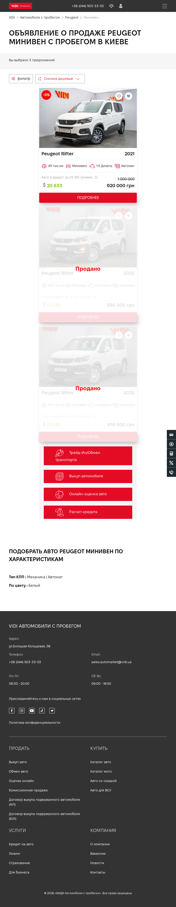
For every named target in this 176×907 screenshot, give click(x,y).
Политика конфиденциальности (34, 722)
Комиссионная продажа (28, 790)
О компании (100, 844)
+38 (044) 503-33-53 (25, 662)
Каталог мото (101, 771)
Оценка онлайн (21, 781)
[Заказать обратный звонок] (171, 472)
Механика (36, 577)
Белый (34, 585)
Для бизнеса (19, 872)
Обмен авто (18, 771)
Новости (97, 863)
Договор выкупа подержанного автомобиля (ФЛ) (44, 802)
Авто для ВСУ (100, 790)
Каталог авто (100, 762)
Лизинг (14, 853)
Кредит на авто (21, 844)
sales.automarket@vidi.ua (111, 662)
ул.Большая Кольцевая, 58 (29, 646)
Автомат (55, 577)
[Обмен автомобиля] (171, 444)
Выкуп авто (18, 762)
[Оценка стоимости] (171, 453)
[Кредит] (171, 462)
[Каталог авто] (171, 434)
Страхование (19, 863)
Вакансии (98, 853)
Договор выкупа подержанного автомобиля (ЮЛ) (44, 816)
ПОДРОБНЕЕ (88, 198)
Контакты (97, 872)
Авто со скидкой (103, 781)
